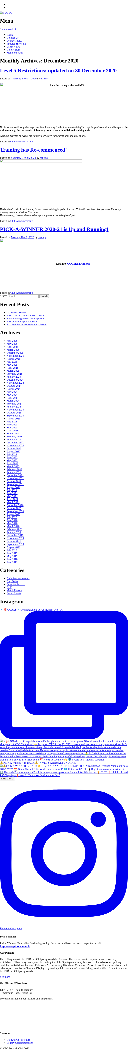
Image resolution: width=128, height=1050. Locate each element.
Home (10, 34)
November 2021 (15, 478)
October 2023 (14, 412)
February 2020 (14, 529)
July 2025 (12, 361)
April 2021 (12, 499)
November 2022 (15, 445)
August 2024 (13, 388)
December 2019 (15, 535)
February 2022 (14, 469)
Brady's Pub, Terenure (18, 1039)
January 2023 (14, 439)
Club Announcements (21, 141)
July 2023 (12, 421)
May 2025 (12, 364)
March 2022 (13, 466)
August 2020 (13, 514)
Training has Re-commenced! (33, 150)
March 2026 (13, 349)
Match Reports (14, 590)
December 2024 (15, 379)
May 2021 (12, 496)
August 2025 (13, 358)
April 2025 (12, 367)
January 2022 (14, 472)
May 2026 (12, 343)
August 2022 (13, 451)
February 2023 (14, 436)
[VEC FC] (6, 12)
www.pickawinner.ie (78, 263)
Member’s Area (15, 52)
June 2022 (12, 457)
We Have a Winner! (17, 312)
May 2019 (12, 556)
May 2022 (12, 460)
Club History (13, 49)
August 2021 (13, 487)
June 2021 (12, 493)
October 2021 (14, 481)
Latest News (13, 46)
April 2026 (12, 346)
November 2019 (15, 538)
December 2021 (15, 475)
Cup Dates (12, 581)
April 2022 (12, 463)
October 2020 (14, 508)
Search (3, 295)
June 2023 (12, 424)
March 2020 (13, 526)
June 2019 (12, 553)
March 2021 (13, 502)
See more (5, 976)
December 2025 (15, 352)
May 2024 (12, 394)
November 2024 (15, 382)
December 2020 (15, 505)
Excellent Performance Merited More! (26, 324)
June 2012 (12, 562)
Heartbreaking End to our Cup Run (25, 318)
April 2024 (12, 397)
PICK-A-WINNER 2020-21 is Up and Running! (54, 229)
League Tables (14, 40)
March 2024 (13, 400)
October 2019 (14, 541)
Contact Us (12, 37)
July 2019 (12, 550)
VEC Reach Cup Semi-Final (22, 321)
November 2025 (15, 355)
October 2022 (14, 448)
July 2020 (12, 517)
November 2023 (15, 409)
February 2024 (14, 403)
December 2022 (15, 442)
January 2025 (14, 376)
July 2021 (12, 490)
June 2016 (12, 559)
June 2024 (12, 391)
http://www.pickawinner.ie (15, 946)
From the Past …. (16, 584)
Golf (9, 587)
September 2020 (15, 511)
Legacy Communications (20, 1042)
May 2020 (12, 523)
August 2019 (13, 547)
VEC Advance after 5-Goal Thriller (25, 315)
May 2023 (12, 427)
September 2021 (15, 484)
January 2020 (14, 532)
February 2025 (14, 373)
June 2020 (12, 520)
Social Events (14, 593)
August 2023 (13, 418)
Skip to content (8, 29)
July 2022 (12, 454)
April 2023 (12, 430)
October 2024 (14, 385)
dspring (44, 78)
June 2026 (12, 340)
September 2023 (15, 415)
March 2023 (13, 433)
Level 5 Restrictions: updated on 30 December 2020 (58, 70)
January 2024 (14, 406)
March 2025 (13, 370)
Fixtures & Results (16, 43)
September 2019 (15, 544)
